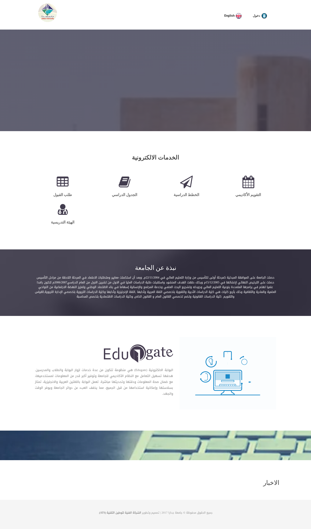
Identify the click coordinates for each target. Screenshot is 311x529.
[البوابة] (138, 354)
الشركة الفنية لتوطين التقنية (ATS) (120, 512)
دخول (257, 16)
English (229, 16)
